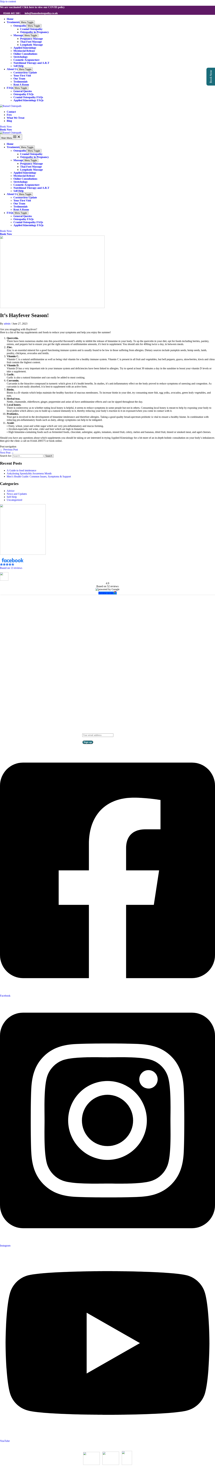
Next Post (7, 452)
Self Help (18, 65)
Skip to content (8, 1)
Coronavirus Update (25, 72)
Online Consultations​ (25, 53)
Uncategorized (14, 499)
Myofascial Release (24, 50)
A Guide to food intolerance (21, 470)
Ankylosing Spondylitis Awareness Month (29, 473)
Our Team (19, 78)
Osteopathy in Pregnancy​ (34, 32)
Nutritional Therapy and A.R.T (31, 62)
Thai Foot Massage (31, 41)
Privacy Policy (107, 678)
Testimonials (20, 81)
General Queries (22, 91)
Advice (10, 490)
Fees (9, 114)
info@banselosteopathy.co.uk (111, 672)
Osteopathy (19, 25)
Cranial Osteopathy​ (31, 29)
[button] (107, 564)
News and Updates (17, 493)
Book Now (6, 129)
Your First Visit (22, 75)
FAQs (10, 87)
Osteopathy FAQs (23, 94)
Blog (9, 120)
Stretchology (20, 56)
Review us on (106, 593)
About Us (12, 69)
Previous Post (9, 449)
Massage (18, 35)
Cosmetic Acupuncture (26, 59)
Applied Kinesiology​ (24, 47)
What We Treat (15, 117)
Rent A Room (21, 84)
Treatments (13, 22)
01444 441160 (110, 666)
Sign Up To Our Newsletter (100, 731)
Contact (11, 111)
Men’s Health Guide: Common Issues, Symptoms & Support (39, 476)
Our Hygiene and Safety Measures (18, 1446)
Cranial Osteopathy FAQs (28, 97)
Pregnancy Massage (31, 38)
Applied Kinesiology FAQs (28, 100)
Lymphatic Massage (31, 44)
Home (10, 19)
